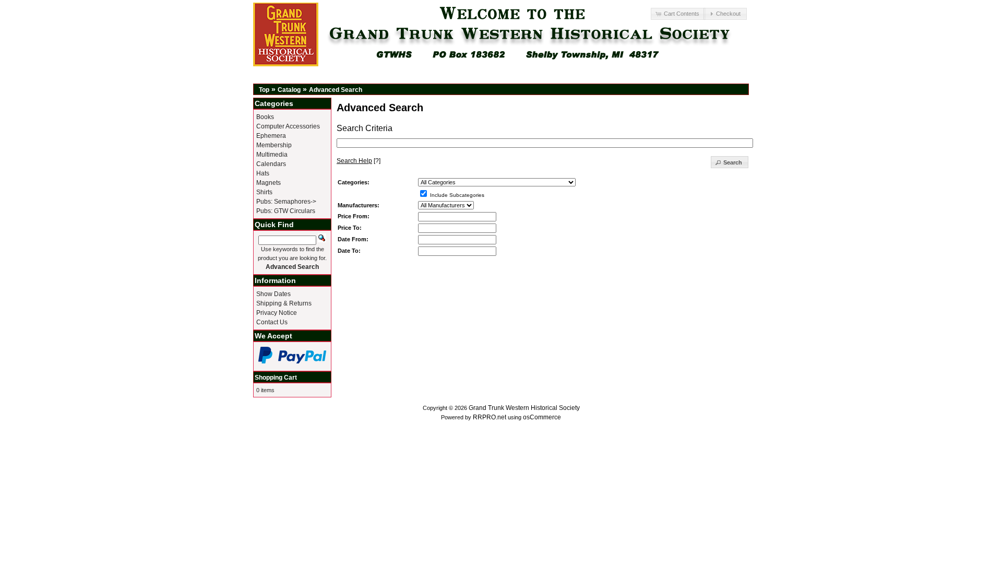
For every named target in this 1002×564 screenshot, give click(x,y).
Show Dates (273, 294)
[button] (678, 14)
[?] (358, 160)
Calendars (271, 164)
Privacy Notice (276, 312)
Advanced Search (335, 89)
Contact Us (272, 322)
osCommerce (542, 417)
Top (264, 89)
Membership (274, 145)
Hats (262, 173)
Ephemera (271, 135)
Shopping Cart (276, 377)
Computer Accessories (288, 126)
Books (265, 117)
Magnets (268, 182)
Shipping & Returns (284, 303)
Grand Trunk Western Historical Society (524, 408)
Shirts (264, 192)
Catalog (289, 89)
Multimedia (272, 154)
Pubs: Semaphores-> (286, 201)
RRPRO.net (489, 417)
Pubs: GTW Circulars (285, 211)
